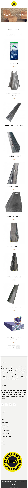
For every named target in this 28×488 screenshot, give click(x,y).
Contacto (3, 444)
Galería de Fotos (5, 425)
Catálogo (3, 428)
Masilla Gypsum (5, 433)
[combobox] (14, 34)
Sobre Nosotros (4, 422)
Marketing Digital (14, 487)
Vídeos (2, 441)
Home (2, 419)
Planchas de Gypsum (6, 436)
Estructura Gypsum (6, 430)
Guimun (14, 484)
